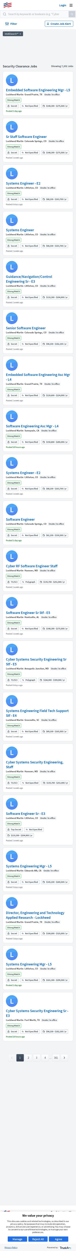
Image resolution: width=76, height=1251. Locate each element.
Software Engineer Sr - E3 (25, 813)
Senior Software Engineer (26, 328)
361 (56, 1057)
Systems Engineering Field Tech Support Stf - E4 (37, 713)
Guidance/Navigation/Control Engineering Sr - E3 (29, 279)
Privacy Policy (11, 1247)
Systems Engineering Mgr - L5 (29, 866)
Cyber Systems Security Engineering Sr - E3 (37, 1013)
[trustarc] (65, 1247)
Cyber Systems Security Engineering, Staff (34, 764)
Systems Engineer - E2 (23, 183)
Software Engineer (20, 519)
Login (62, 5)
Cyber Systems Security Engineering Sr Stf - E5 (36, 661)
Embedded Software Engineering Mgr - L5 (38, 90)
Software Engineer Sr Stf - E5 (28, 612)
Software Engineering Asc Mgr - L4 (32, 426)
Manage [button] (17, 1239)
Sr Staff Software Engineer (26, 136)
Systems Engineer (20, 230)
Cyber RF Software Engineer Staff (31, 566)
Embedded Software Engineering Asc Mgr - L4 (38, 377)
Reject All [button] (38, 1239)
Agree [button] (58, 1239)
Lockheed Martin (14, 94)
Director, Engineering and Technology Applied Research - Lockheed (35, 915)
